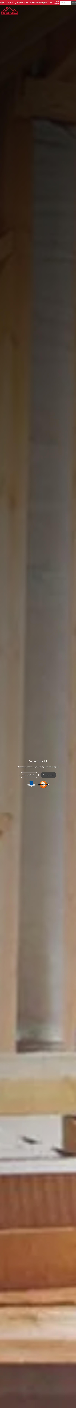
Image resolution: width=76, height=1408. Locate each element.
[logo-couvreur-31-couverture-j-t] (9, 11)
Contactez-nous (48, 775)
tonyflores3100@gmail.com (41, 3)
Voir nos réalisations (29, 775)
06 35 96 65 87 (22, 3)
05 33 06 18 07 (7, 3)
